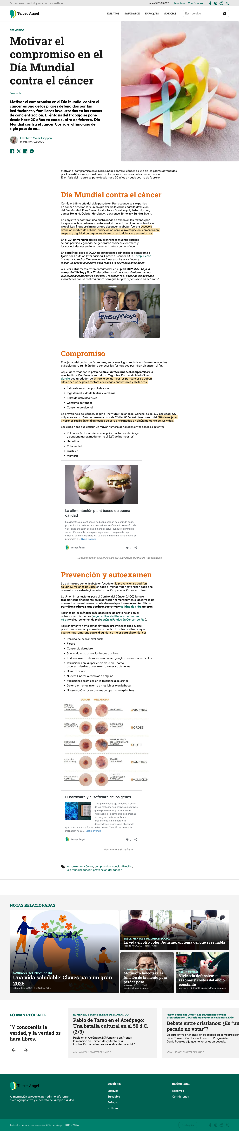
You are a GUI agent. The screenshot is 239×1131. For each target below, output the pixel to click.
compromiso (103, 866)
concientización (122, 866)
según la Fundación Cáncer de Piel (123, 619)
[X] (227, 3)
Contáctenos (195, 3)
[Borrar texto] (224, 14)
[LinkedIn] (25, 151)
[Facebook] (210, 3)
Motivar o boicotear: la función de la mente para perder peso (145, 977)
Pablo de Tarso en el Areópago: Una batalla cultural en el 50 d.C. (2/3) (110, 1026)
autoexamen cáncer (80, 866)
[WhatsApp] (31, 151)
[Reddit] (221, 3)
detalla (66, 378)
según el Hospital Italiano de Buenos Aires (100, 617)
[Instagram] (216, 3)
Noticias (170, 13)
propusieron (143, 256)
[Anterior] (13, 1050)
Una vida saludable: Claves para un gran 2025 (62, 980)
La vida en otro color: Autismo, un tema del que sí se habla (174, 942)
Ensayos (113, 13)
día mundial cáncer (79, 870)
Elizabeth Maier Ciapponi (36, 138)
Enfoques (152, 13)
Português (188, 1125)
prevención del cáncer (107, 870)
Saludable (132, 13)
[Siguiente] (25, 1050)
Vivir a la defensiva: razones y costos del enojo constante (202, 980)
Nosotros (179, 3)
